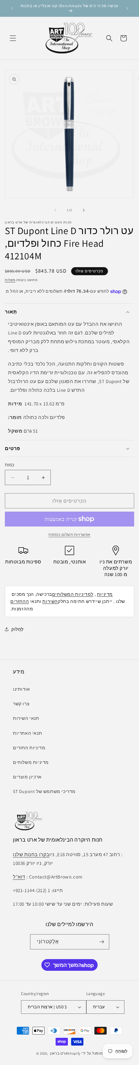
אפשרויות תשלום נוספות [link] (69, 534)
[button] (13, 38)
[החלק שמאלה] (55, 210)
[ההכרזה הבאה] (127, 8)
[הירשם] (102, 941)
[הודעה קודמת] (12, 8)
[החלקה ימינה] (84, 210)
